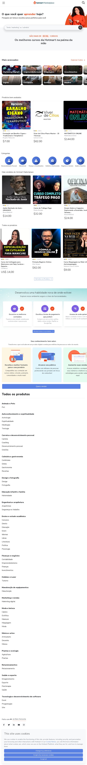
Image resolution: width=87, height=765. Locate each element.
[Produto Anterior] (2, 115)
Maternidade (7, 495)
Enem (4, 531)
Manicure (5, 619)
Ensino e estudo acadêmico (14, 516)
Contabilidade (7, 559)
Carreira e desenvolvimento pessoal (18, 435)
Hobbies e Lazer (9, 577)
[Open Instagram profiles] (24, 725)
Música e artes (8, 633)
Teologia (5, 428)
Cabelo (4, 612)
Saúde (4, 690)
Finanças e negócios (11, 556)
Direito (4, 523)
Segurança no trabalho (10, 509)
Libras (4, 538)
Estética (5, 615)
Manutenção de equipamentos (15, 587)
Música (4, 644)
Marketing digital (8, 601)
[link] (11, 69)
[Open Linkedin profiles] (14, 725)
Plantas (5, 658)
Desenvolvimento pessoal (12, 446)
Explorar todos (77, 60)
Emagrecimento (8, 679)
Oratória (5, 450)
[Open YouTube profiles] (19, 725)
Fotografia (6, 485)
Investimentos (7, 570)
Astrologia (6, 417)
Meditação (6, 425)
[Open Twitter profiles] (9, 725)
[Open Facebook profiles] (3, 725)
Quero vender (41, 386)
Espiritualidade (8, 421)
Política (5, 545)
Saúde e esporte (9, 675)
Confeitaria (6, 460)
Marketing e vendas (10, 598)
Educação (5, 527)
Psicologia (6, 549)
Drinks (4, 464)
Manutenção (7, 591)
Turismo (5, 580)
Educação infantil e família (13, 492)
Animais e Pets (8, 403)
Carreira (5, 439)
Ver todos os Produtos (42, 279)
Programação (7, 704)
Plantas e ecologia (10, 651)
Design (4, 481)
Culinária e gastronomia (12, 456)
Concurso (5, 520)
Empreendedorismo (9, 563)
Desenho (5, 640)
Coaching (5, 442)
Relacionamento (8, 668)
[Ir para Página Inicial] (44, 3)
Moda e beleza (8, 608)
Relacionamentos (9, 665)
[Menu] (3, 3)
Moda (4, 626)
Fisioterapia (6, 686)
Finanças (5, 566)
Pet (3, 407)
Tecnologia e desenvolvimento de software (21, 696)
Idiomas (5, 534)
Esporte (5, 682)
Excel (4, 700)
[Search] (80, 27)
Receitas (5, 471)
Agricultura (6, 654)
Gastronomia (7, 467)
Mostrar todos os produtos (42, 331)
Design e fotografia (10, 478)
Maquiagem (6, 623)
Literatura (6, 541)
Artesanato (6, 637)
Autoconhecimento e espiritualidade (18, 414)
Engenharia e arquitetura (13, 502)
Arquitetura (6, 506)
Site (3, 707)
